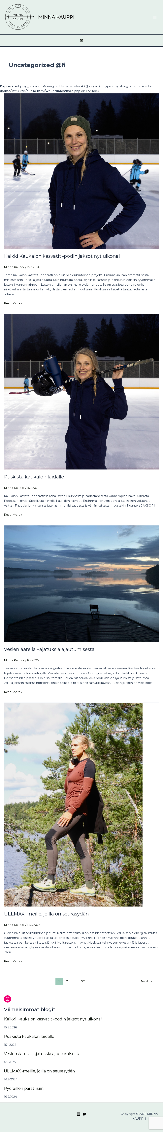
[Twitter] (84, 1114)
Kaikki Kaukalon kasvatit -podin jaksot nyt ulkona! (62, 256)
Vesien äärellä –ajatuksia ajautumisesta (49, 649)
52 (83, 981)
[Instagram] (81, 40)
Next (146, 981)
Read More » (13, 303)
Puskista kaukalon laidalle (34, 477)
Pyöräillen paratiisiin (24, 1088)
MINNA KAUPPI (56, 17)
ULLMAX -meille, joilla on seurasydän (46, 914)
